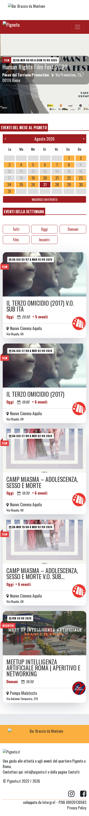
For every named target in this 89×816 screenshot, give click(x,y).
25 (21, 184)
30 (81, 184)
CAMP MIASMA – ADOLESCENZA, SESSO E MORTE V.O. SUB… (42, 573)
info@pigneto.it (35, 772)
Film (16, 239)
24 (9, 184)
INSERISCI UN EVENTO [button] (45, 199)
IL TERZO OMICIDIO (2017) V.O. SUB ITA (40, 306)
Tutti (16, 229)
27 (45, 184)
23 (81, 178)
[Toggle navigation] (77, 26)
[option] (44, 74)
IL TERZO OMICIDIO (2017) (35, 394)
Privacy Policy (76, 808)
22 (69, 178)
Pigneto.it (14, 781)
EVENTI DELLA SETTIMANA (24, 211)
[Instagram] (74, 793)
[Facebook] (83, 793)
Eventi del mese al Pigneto (24, 127)
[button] (6, 74)
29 (69, 184)
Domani (73, 229)
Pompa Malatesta (23, 693)
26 (33, 184)
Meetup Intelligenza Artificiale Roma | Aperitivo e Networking (43, 667)
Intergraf (48, 802)
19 (33, 178)
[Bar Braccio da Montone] (44, 9)
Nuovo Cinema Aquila (26, 328)
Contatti (74, 772)
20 (45, 178)
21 (57, 178)
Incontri (44, 239)
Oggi (44, 229)
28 (57, 184)
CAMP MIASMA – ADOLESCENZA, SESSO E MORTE (42, 482)
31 (9, 191)
